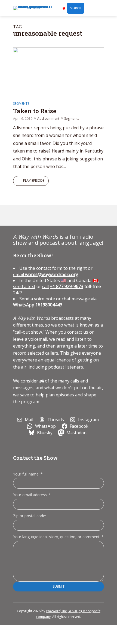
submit (58, 586)
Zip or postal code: (29, 515)
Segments (21, 103)
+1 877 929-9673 (66, 286)
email (45, 274)
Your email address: (32, 494)
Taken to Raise (34, 111)
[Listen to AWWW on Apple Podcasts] (19, 215)
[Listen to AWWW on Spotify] (32, 215)
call (45, 286)
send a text (24, 286)
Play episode (33, 180)
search (75, 8)
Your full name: (28, 474)
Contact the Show (35, 457)
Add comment (48, 118)
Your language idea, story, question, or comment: (58, 536)
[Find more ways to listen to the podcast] (57, 215)
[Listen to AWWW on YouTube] (44, 215)
